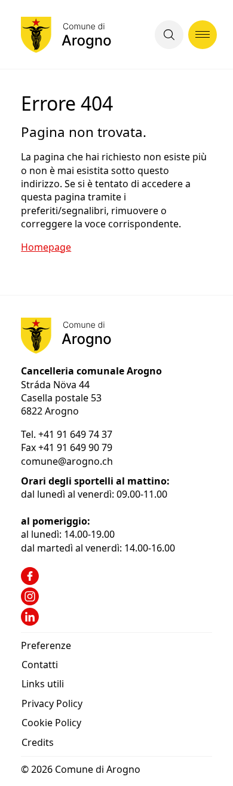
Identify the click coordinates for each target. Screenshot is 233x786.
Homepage (46, 247)
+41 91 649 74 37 (76, 434)
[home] (66, 35)
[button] (169, 34)
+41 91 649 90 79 (75, 447)
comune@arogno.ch (67, 461)
